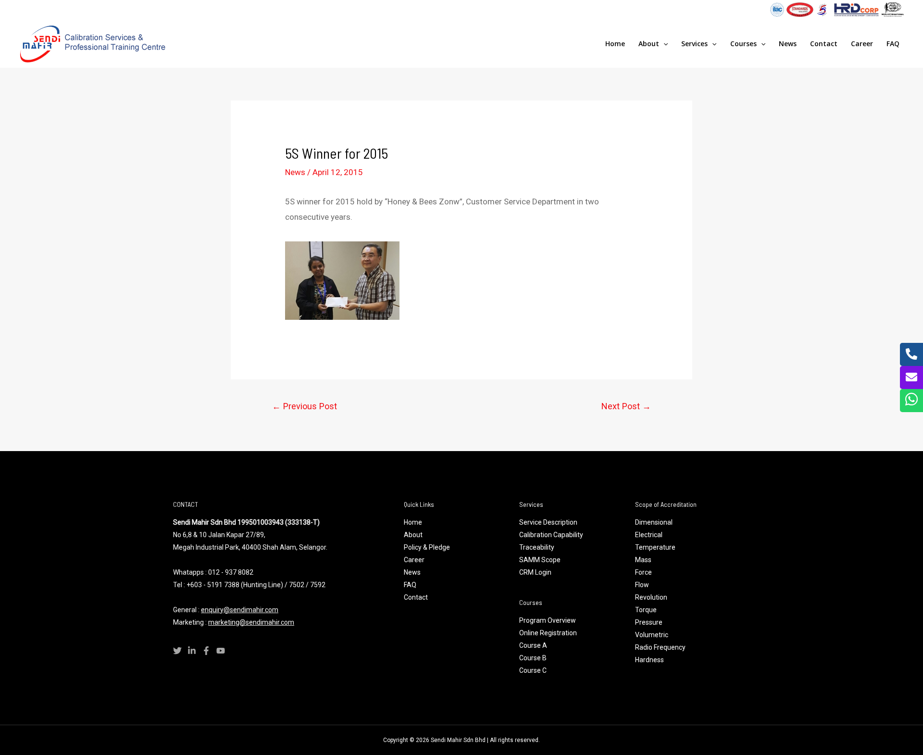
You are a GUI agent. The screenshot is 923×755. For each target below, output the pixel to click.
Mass (643, 560)
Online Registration (548, 633)
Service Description (548, 522)
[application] (663, 44)
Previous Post (304, 406)
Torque (646, 610)
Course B (533, 658)
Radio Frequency (660, 647)
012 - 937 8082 (230, 572)
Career (862, 43)
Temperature (655, 547)
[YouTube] (220, 650)
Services (694, 43)
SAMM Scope (540, 560)
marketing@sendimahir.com (251, 622)
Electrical (648, 535)
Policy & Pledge (427, 547)
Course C (533, 670)
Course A (533, 645)
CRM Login (535, 572)
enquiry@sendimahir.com (239, 610)
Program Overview (547, 620)
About (648, 43)
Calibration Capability (551, 535)
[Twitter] (177, 650)
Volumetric (652, 635)
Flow (642, 585)
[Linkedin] (191, 650)
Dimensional (654, 522)
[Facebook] (206, 650)
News (788, 43)
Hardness (650, 660)
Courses (743, 43)
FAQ (892, 43)
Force (643, 572)
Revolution (651, 597)
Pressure (648, 622)
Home (615, 43)
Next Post (626, 406)
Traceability (536, 547)
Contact (823, 43)
